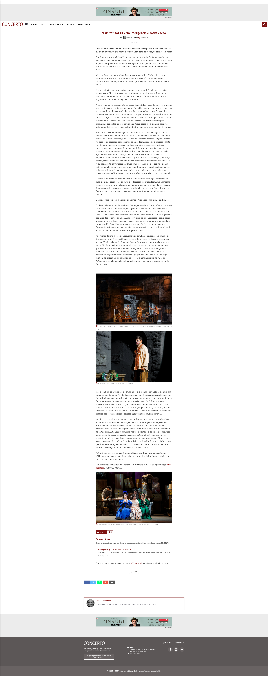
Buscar (264, 24)
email (99, 582)
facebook (87, 582)
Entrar (263, 2)
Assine (256, 2)
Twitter (182, 649)
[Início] (12, 25)
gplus (105, 582)
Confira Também (83, 24)
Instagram (176, 649)
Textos (43, 24)
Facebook (170, 649)
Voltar (135, 572)
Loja (249, 2)
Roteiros (70, 24)
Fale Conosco (179, 643)
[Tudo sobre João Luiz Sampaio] (90, 606)
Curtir (100, 532)
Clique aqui (136, 563)
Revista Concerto (56, 24)
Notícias (34, 24)
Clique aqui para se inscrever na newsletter (99, 657)
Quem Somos (167, 643)
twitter (93, 582)
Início (132, 42)
